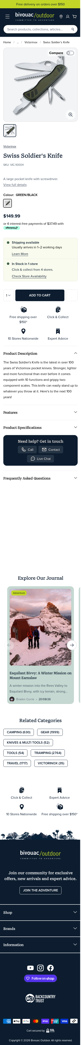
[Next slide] (72, 645)
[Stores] (61, 16)
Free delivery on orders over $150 (40, 4)
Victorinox (31, 42)
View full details (15, 184)
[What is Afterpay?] (11, 228)
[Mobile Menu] (7, 16)
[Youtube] (30, 968)
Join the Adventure (40, 890)
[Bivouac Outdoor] (35, 17)
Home (7, 42)
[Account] (68, 16)
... (18, 42)
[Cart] (74, 16)
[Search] (72, 29)
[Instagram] (40, 968)
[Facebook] (50, 968)
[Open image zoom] (71, 115)
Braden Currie (25, 699)
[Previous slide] (9, 645)
